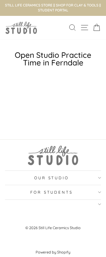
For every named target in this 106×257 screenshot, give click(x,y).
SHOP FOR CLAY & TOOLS (77, 5)
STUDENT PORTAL (53, 10)
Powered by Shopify (53, 252)
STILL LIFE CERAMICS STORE (28, 5)
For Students (51, 192)
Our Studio (51, 177)
